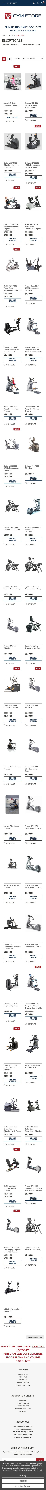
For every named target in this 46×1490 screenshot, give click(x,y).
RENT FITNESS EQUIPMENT (23, 1432)
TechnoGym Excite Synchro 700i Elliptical (33, 529)
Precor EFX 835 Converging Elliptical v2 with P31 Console (33, 1188)
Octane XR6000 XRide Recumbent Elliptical (11, 468)
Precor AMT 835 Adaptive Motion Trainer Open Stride (33, 349)
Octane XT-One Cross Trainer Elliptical (10, 1067)
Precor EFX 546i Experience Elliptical (33, 945)
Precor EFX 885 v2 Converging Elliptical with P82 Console (12, 1250)
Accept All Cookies (23, 1486)
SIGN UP (26, 1403)
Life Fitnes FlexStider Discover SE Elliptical (12, 946)
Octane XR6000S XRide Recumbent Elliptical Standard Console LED (12, 227)
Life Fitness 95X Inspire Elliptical (10, 1005)
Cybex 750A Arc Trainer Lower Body (33, 647)
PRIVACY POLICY (23, 1382)
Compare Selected (35, 1337)
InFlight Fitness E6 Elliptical (11, 1310)
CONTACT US (23, 1374)
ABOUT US (23, 1377)
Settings (23, 1475)
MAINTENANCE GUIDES (23, 1429)
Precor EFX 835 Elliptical (31, 706)
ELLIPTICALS (20, 35)
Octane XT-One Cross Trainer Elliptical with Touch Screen (12, 1129)
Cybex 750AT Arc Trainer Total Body (33, 588)
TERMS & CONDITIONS (23, 1385)
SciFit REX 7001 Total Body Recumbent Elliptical (33, 226)
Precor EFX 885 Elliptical (10, 647)
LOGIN (19, 1403)
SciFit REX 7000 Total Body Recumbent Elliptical (33, 1129)
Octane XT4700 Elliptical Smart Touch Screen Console (31, 105)
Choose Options (33, 115)
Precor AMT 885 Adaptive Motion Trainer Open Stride (33, 1006)
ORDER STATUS (23, 1406)
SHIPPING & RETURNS (23, 1408)
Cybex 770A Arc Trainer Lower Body (12, 588)
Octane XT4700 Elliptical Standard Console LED (12, 165)
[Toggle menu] (3, 4)
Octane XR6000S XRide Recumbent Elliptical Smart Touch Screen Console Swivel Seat (33, 165)
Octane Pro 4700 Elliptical (32, 467)
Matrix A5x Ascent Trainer (12, 886)
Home (4, 35)
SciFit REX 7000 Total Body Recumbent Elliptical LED (12, 288)
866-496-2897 (12, 3)
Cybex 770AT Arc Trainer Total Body (12, 528)
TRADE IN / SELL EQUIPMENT (23, 1435)
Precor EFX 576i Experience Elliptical (33, 827)
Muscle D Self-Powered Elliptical (11, 104)
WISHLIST (23, 1411)
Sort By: (17, 58)
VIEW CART (23, 1400)
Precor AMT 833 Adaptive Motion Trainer (11, 409)
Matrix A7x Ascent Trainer (12, 827)
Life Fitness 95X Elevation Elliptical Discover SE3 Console (12, 350)
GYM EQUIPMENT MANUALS (23, 1426)
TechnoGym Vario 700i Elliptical (32, 1066)
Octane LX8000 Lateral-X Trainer (11, 706)
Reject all (23, 1480)
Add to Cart (12, 117)
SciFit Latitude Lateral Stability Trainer (10, 1188)
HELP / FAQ (23, 1380)
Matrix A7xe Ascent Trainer (12, 768)
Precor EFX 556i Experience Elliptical (33, 886)
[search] (33, 3)
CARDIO (10, 35)
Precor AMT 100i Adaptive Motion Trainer (32, 409)
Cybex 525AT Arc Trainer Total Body (33, 1249)
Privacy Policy (38, 1470)
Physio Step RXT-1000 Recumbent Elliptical (32, 288)
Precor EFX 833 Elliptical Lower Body (31, 769)
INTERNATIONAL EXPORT (23, 1437)
